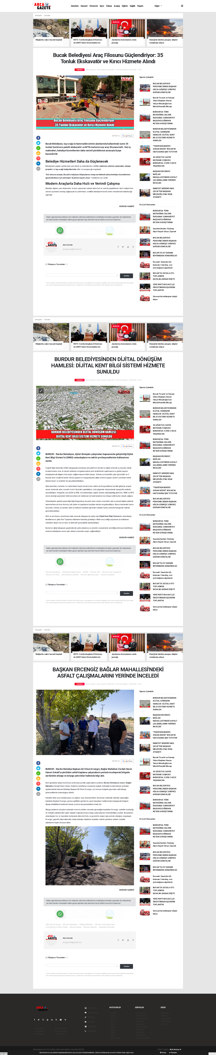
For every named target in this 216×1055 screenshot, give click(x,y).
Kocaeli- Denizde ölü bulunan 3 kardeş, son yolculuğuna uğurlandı (162, 265)
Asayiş (117, 6)
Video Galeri (93, 1013)
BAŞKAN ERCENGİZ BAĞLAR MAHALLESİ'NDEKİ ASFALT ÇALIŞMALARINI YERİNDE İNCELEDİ (165, 177)
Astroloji (164, 1024)
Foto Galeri (92, 1008)
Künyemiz (92, 1026)
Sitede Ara (165, 1013)
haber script (130, 1049)
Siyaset (84, 6)
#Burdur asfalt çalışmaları (105, 924)
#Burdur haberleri (90, 927)
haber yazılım (120, 1049)
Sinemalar (140, 1030)
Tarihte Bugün (141, 1027)
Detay (163, 1052)
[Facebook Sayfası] (35, 1020)
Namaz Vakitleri (142, 1019)
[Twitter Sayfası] (40, 1020)
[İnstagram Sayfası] (44, 1020)
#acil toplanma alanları (70, 575)
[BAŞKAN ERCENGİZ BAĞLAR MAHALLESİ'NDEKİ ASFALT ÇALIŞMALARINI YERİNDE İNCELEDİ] (85, 722)
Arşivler (91, 1022)
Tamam (174, 1052)
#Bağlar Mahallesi (86, 924)
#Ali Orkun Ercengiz (53, 924)
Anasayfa (38, 15)
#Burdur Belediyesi (53, 572)
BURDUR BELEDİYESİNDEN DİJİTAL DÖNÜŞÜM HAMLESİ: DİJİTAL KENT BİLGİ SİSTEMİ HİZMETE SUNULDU (164, 135)
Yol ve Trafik (140, 1016)
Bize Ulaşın (92, 1031)
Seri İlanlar (140, 1032)
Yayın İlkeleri (39, 1031)
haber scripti (110, 1049)
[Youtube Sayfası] (48, 1020)
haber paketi (100, 1049)
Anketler (164, 1016)
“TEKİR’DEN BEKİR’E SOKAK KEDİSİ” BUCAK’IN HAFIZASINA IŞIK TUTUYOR (165, 149)
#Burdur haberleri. (108, 575)
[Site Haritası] (62, 1020)
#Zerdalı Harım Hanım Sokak (57, 927)
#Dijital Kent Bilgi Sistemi (71, 572)
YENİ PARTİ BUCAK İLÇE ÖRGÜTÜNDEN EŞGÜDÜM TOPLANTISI (164, 287)
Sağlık (132, 6)
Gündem (75, 6)
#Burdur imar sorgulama (111, 572)
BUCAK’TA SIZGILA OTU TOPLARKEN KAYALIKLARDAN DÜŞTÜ (164, 276)
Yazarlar (91, 1017)
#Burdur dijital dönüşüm (89, 575)
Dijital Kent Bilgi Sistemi (109, 516)
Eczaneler (139, 1021)
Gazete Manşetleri (143, 1038)
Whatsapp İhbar (61, 1031)
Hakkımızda (38, 1028)
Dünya (109, 6)
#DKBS (85, 572)
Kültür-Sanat (115, 1038)
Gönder (126, 276)
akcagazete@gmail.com (72, 249)
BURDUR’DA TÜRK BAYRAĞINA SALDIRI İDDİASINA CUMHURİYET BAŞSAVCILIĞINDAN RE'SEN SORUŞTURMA (164, 118)
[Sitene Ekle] (66, 1020)
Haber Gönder (60, 1034)
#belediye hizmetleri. (107, 927)
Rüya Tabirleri (166, 1021)
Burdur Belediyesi (112, 783)
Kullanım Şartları (61, 1028)
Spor (102, 6)
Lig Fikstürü (140, 1024)
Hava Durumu (141, 1013)
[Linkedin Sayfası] (53, 1020)
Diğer (157, 6)
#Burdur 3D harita (52, 575)
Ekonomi (94, 6)
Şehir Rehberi (141, 1035)
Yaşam (140, 6)
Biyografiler (165, 1019)
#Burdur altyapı (75, 927)
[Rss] (57, 1020)
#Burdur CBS (95, 572)
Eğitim (125, 6)
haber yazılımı (89, 1049)
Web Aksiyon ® (175, 1049)
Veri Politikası (39, 1034)
